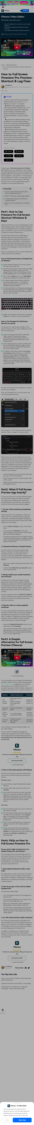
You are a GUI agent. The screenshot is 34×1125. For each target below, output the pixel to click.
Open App (22, 1120)
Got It (7, 1120)
